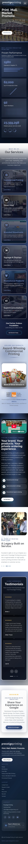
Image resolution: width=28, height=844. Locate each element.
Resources (4, 791)
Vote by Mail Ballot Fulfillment (9, 775)
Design (3, 766)
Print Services (7, 32)
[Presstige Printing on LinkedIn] (9, 817)
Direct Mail (4, 771)
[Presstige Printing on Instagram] (13, 817)
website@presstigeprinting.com (11, 809)
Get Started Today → (14, 332)
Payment (4, 793)
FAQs (3, 789)
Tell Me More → (7, 499)
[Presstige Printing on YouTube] (17, 817)
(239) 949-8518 (7, 807)
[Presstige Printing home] (11, 2)
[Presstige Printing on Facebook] (5, 817)
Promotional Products (7, 777)
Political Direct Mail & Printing (8, 773)
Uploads (4, 796)
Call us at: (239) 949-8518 (8, 4)
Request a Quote (5, 787)
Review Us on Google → (14, 727)
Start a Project (7, 759)
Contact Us (18, 32)
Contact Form (5, 784)
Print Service (4, 768)
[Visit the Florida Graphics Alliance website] (14, 394)
